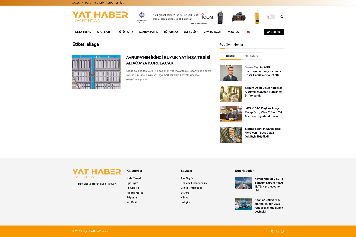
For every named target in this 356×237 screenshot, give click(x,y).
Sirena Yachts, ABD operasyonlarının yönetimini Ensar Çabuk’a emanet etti (263, 71)
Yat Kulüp (190, 31)
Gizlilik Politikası (191, 187)
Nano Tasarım (100, 231)
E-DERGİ (275, 32)
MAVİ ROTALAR (212, 31)
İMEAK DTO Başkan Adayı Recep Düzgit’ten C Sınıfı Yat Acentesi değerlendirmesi (263, 112)
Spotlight (104, 31)
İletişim (185, 202)
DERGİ (88, 2)
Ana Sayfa (187, 178)
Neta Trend (83, 31)
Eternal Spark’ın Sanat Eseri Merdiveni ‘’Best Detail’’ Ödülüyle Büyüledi (263, 132)
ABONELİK (99, 2)
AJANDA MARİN (148, 31)
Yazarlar (234, 31)
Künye (184, 197)
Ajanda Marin (135, 192)
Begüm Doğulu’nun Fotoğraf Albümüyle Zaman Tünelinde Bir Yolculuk (263, 91)
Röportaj (171, 31)
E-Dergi (185, 192)
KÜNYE (109, 2)
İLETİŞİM (120, 2)
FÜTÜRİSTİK (125, 31)
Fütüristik (133, 187)
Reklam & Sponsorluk (194, 183)
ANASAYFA (77, 2)
